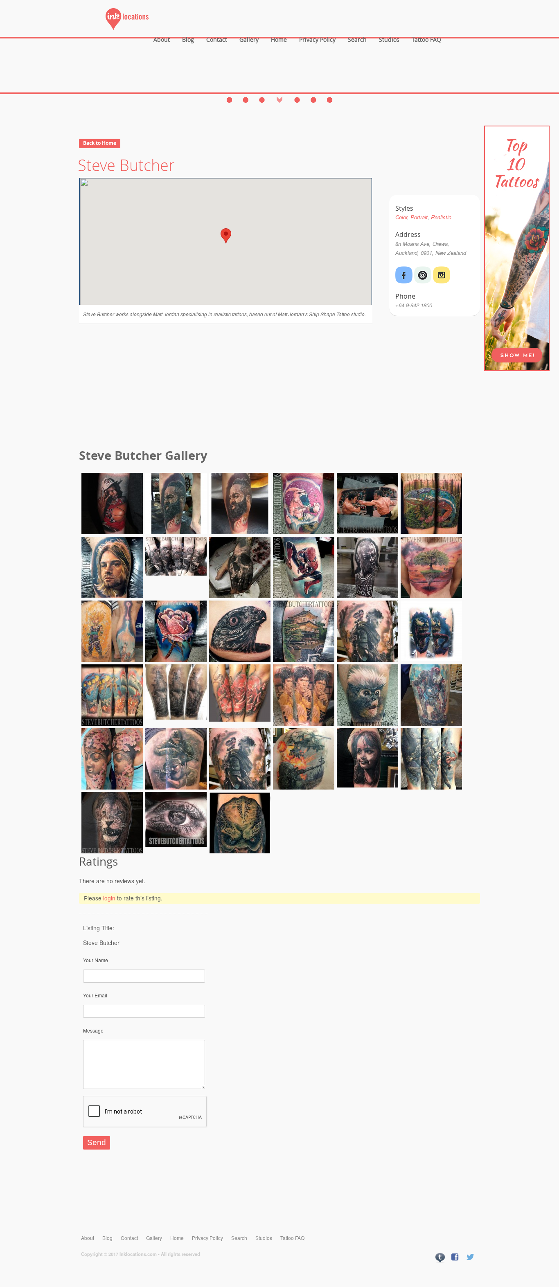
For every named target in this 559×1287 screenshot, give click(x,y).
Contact (216, 39)
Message (93, 1030)
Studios (389, 39)
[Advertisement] (279, 387)
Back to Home (99, 143)
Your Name (95, 959)
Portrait (419, 217)
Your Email (95, 995)
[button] (226, 235)
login (109, 898)
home (279, 39)
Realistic (441, 217)
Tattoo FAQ (426, 39)
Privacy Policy (317, 39)
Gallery (249, 39)
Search (357, 39)
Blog (188, 39)
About (161, 39)
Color (401, 217)
